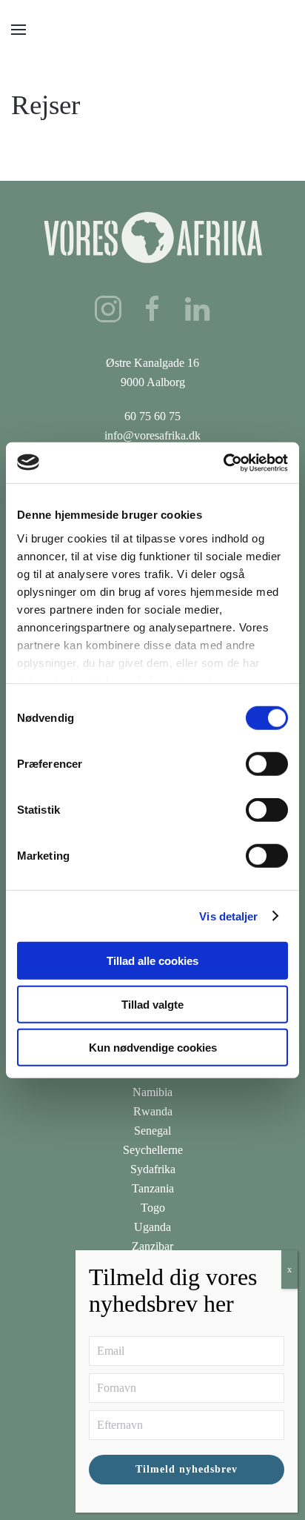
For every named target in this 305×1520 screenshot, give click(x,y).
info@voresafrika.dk (152, 435)
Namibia (152, 1092)
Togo (153, 1207)
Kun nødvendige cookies (153, 1047)
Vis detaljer (228, 915)
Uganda (152, 1227)
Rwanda (152, 1111)
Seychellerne (153, 1150)
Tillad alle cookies (152, 961)
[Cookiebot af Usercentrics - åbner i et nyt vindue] (223, 462)
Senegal (152, 1130)
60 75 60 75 (152, 416)
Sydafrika (152, 1169)
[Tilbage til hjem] (153, 29)
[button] (18, 29)
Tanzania (153, 1188)
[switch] (267, 764)
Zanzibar (152, 1246)
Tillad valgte (152, 1004)
